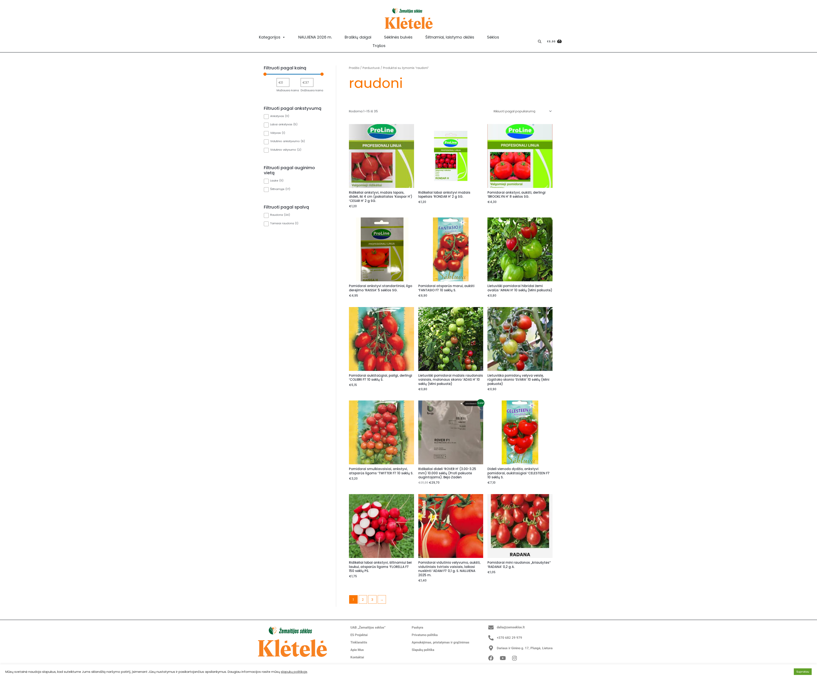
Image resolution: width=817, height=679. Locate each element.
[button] (539, 41)
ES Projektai (359, 635)
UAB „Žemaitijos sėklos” (368, 627)
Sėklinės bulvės (398, 37)
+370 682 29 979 (509, 638)
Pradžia (354, 68)
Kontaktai (357, 657)
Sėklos (493, 37)
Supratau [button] (802, 672)
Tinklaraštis (358, 642)
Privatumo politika (425, 635)
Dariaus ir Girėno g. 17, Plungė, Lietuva (525, 648)
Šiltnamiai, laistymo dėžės (449, 37)
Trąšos (379, 45)
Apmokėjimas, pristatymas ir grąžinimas (440, 642)
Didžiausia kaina (312, 90)
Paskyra (417, 627)
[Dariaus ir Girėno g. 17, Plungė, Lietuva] (491, 648)
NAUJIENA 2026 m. (315, 37)
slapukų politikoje (294, 672)
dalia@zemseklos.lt (511, 627)
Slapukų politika (423, 650)
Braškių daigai (358, 37)
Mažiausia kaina (288, 90)
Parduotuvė (371, 68)
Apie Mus (357, 650)
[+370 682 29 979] (491, 637)
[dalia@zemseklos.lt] (491, 627)
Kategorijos (269, 37)
